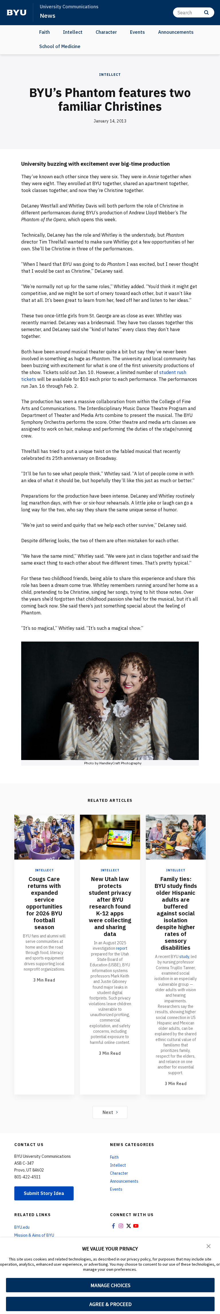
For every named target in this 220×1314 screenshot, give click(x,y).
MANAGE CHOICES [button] (110, 1285)
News (47, 15)
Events (137, 32)
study (184, 956)
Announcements (176, 32)
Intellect (72, 32)
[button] (209, 1245)
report (121, 948)
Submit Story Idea (44, 1193)
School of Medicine (59, 46)
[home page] (17, 12)
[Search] (206, 12)
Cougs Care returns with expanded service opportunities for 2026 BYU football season (44, 903)
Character (106, 32)
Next (108, 1112)
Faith (44, 32)
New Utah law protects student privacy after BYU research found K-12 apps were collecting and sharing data (110, 906)
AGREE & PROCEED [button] (110, 1304)
